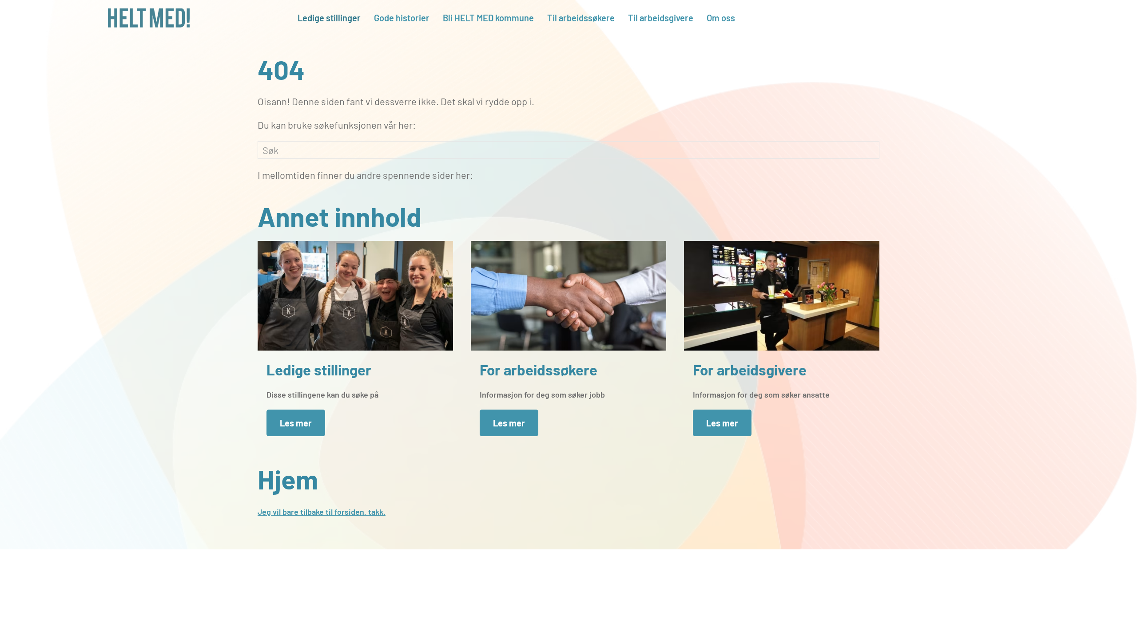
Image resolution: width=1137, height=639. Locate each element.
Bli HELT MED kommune (488, 17)
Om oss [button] (721, 17)
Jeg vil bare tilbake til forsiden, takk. (322, 512)
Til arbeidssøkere (581, 17)
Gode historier (401, 17)
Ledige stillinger (329, 17)
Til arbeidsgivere (660, 17)
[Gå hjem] (149, 18)
